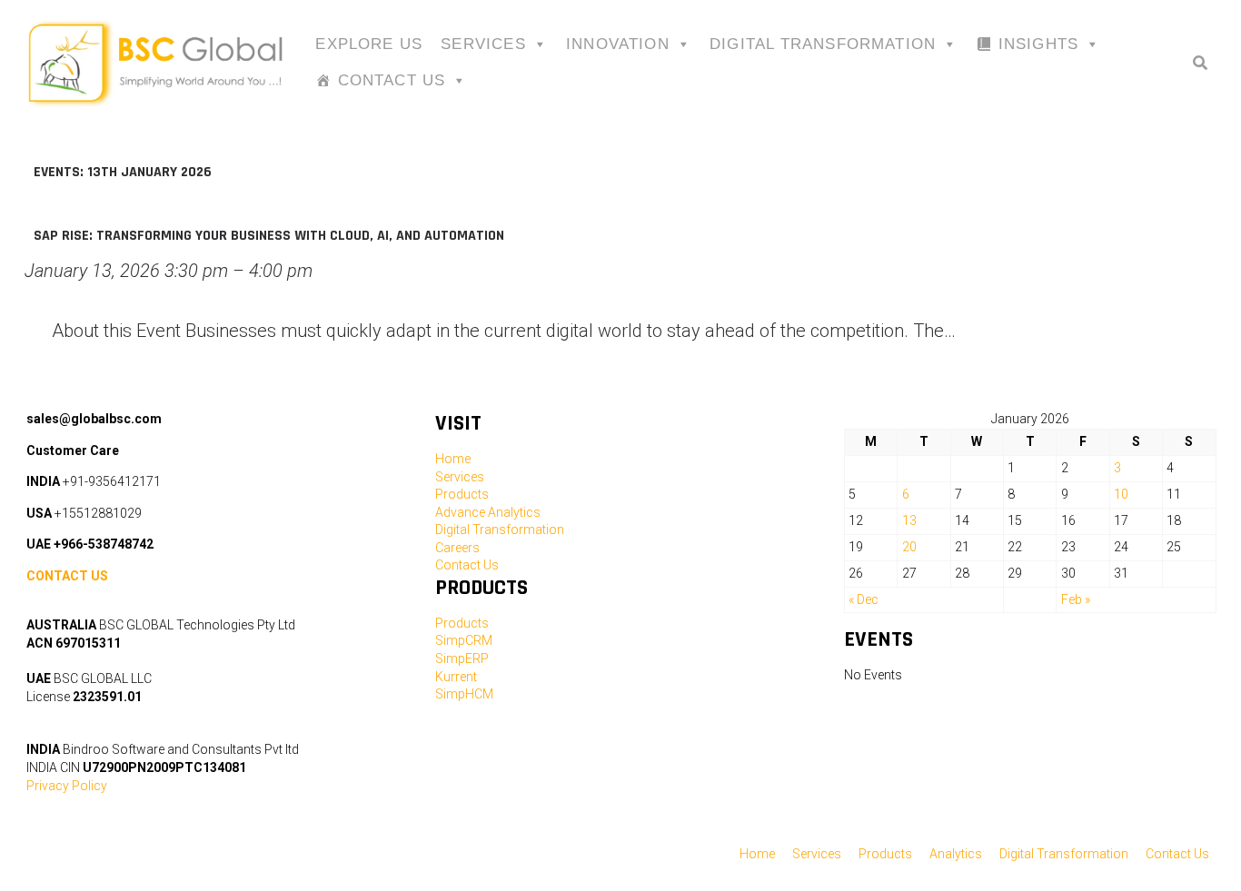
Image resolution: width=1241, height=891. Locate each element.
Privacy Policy (66, 785)
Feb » (1075, 599)
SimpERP (462, 658)
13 (909, 520)
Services (483, 44)
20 (909, 547)
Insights (1038, 44)
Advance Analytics (488, 512)
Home (453, 458)
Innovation (618, 44)
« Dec (864, 599)
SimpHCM (464, 694)
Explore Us (368, 44)
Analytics (955, 853)
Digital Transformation (823, 44)
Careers (457, 547)
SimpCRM (463, 640)
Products (462, 494)
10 (1121, 494)
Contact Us (392, 80)
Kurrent (456, 676)
